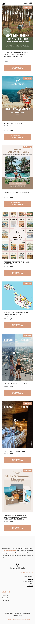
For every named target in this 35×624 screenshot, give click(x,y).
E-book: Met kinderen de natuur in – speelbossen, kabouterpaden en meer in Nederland (17, 54)
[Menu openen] (30, 3)
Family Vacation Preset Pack (15, 384)
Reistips (30, 579)
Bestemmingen (28, 576)
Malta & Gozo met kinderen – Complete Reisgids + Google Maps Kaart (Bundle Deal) (15, 517)
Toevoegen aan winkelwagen (17, 67)
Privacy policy (9, 619)
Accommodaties (28, 581)
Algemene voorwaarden (22, 619)
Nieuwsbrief (6, 600)
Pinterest (5, 598)
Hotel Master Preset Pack (14, 451)
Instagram (5, 595)
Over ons (30, 586)
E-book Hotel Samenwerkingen (16, 192)
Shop (31, 583)
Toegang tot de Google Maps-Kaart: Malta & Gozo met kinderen (16, 314)
